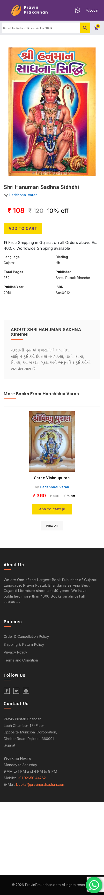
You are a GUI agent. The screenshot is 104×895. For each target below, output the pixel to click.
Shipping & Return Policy (24, 644)
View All (52, 526)
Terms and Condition (21, 660)
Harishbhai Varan (23, 195)
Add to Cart (22, 228)
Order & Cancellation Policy (26, 636)
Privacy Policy (15, 652)
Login (93, 10)
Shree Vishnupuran (52, 478)
